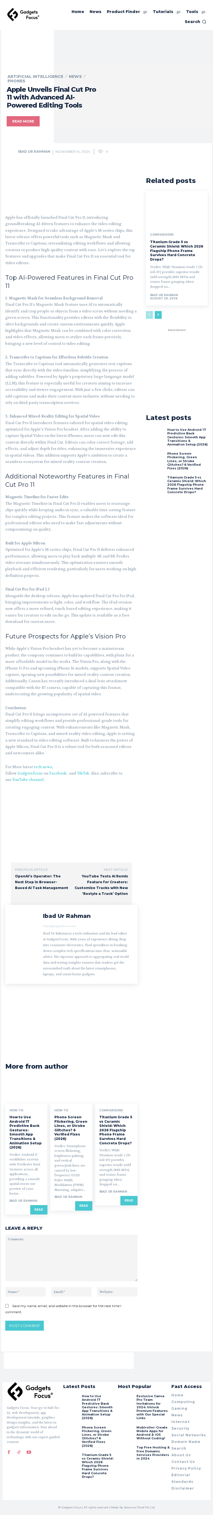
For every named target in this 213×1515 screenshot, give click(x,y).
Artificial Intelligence (35, 76)
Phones (16, 81)
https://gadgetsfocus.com (60, 926)
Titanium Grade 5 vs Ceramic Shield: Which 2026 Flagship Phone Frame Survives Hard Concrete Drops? (115, 1130)
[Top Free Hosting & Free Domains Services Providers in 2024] (125, 1453)
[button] (195, 21)
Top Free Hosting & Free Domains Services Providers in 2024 (153, 1452)
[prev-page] (149, 315)
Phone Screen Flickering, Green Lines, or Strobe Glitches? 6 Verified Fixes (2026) (70, 1128)
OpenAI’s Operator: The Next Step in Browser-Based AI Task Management (41, 882)
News (75, 76)
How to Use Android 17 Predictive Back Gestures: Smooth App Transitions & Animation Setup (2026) (25, 1132)
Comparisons (111, 1110)
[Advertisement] (70, 185)
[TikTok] (19, 1452)
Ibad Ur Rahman (34, 151)
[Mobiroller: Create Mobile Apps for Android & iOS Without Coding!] (125, 1433)
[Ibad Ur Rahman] (12, 151)
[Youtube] (29, 1452)
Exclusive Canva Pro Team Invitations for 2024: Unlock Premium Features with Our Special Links (152, 1407)
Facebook (58, 773)
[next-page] (158, 315)
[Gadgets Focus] (23, 14)
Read (38, 1209)
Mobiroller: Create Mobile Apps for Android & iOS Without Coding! (152, 1432)
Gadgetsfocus (30, 773)
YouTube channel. (28, 779)
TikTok (83, 773)
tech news (43, 767)
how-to (16, 1110)
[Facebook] (9, 1452)
